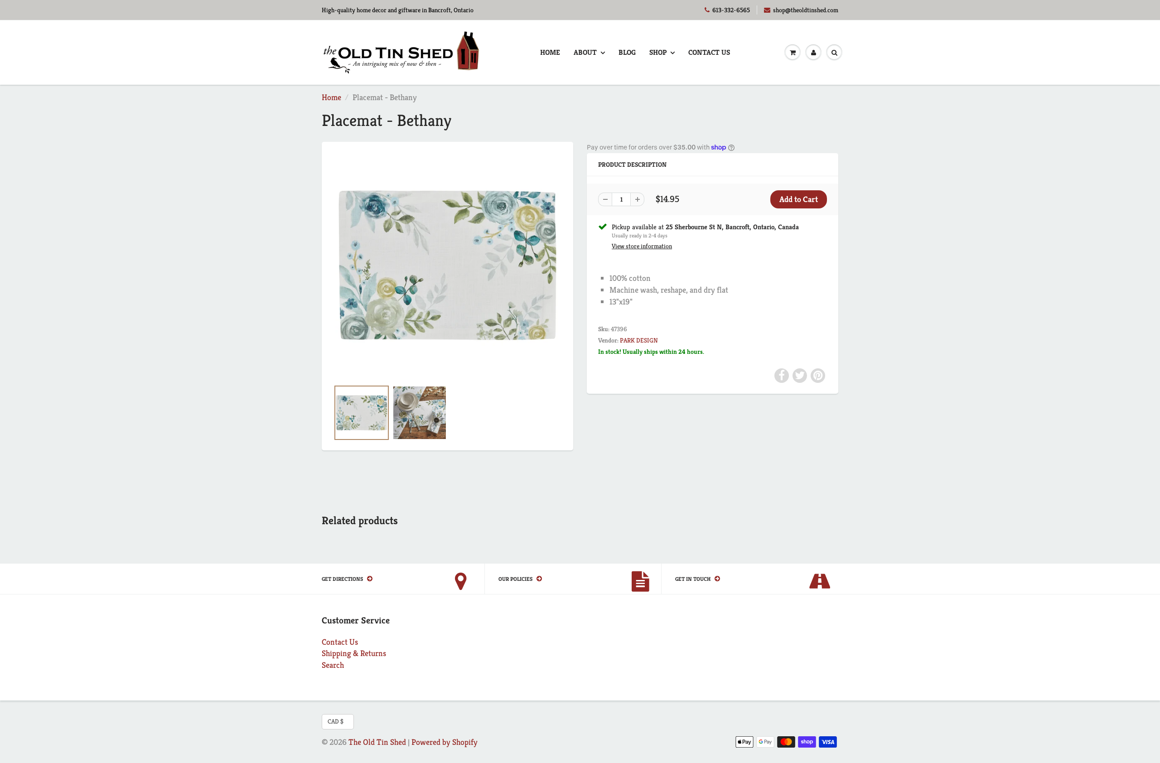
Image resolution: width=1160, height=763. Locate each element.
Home (550, 52)
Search (333, 665)
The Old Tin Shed (377, 742)
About (585, 52)
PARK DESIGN (639, 340)
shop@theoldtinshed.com (805, 10)
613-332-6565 (731, 10)
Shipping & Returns (354, 653)
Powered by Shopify (444, 742)
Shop (658, 52)
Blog (627, 52)
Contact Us (709, 52)
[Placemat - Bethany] (447, 265)
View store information (642, 246)
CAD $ (335, 721)
